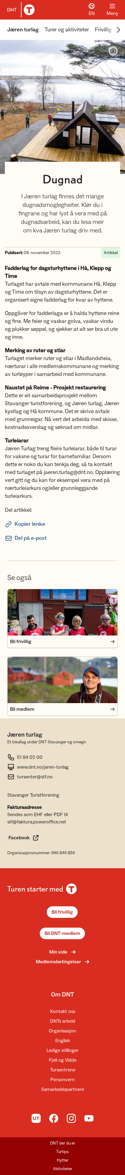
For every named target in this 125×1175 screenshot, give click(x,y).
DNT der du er (62, 1143)
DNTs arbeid (62, 1021)
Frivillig (103, 29)
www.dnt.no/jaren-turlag (43, 767)
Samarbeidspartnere (62, 1089)
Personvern (62, 1080)
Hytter (63, 1160)
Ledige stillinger (62, 1050)
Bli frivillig (62, 912)
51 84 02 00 (29, 757)
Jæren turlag (23, 29)
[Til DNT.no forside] (19, 9)
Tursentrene (62, 1070)
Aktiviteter (62, 1169)
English (62, 1041)
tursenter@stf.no (35, 777)
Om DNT (62, 995)
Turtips (62, 1152)
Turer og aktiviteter (67, 29)
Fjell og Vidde (62, 1060)
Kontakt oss (62, 1011)
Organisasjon (62, 1031)
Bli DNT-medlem (62, 933)
